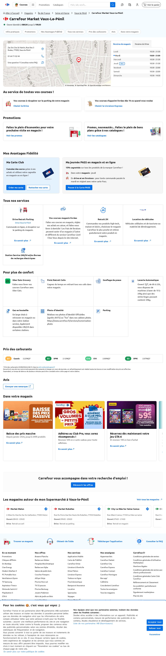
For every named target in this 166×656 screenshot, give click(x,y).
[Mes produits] (129, 4)
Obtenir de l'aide (65, 541)
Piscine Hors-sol (41, 582)
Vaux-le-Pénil (80, 13)
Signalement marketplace (143, 592)
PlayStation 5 (7, 592)
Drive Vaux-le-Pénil (23, 222)
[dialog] (83, 628)
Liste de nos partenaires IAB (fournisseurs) (93, 623)
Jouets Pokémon (42, 592)
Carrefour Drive (74, 563)
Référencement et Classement (145, 582)
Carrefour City (106, 563)
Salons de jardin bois (43, 571)
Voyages (71, 596)
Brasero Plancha (41, 556)
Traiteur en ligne (74, 578)
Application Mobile (75, 556)
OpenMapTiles (81, 85)
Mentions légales (140, 566)
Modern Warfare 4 (9, 571)
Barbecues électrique (11, 600)
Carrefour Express (107, 567)
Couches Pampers (42, 574)
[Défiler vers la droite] (157, 431)
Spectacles (72, 592)
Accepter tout (155, 622)
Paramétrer (154, 634)
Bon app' (103, 578)
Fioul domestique (75, 582)
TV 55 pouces (40, 585)
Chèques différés (9, 560)
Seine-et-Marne (62, 13)
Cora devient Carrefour (109, 585)
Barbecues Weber (42, 560)
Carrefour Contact (107, 571)
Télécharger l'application (110, 541)
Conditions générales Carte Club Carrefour (146, 577)
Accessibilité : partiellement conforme (144, 587)
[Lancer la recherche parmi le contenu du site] (112, 4)
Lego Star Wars (41, 600)
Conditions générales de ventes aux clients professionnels (147, 571)
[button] (33, 4)
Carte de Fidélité (75, 560)
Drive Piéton (73, 571)
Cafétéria (104, 582)
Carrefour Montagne (108, 574)
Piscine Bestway (41, 589)
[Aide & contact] (122, 4)
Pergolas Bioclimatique (44, 563)
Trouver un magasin (23, 541)
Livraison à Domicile (76, 567)
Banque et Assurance (76, 585)
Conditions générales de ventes (146, 556)
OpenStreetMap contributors (99, 85)
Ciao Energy (7, 567)
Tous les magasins (107, 592)
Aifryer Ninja (40, 578)
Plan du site (138, 596)
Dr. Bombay (6, 563)
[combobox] (92, 4)
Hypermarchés (106, 556)
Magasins (28, 13)
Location (71, 589)
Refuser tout (155, 628)
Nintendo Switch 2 (9, 589)
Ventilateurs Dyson (10, 578)
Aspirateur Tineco (9, 585)
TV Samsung (7, 582)
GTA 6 (4, 596)
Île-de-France (44, 13)
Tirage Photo (73, 600)
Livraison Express (75, 574)
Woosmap (69, 85)
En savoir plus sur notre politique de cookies (24, 651)
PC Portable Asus (9, 574)
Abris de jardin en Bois (44, 596)
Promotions (7, 556)
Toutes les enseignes (108, 589)
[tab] (122, 43)
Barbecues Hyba (41, 567)
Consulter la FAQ (154, 541)
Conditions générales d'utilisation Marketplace (147, 561)
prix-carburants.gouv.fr (47, 367)
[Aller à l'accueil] (7, 4)
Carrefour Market (107, 560)
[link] (45, 510)
